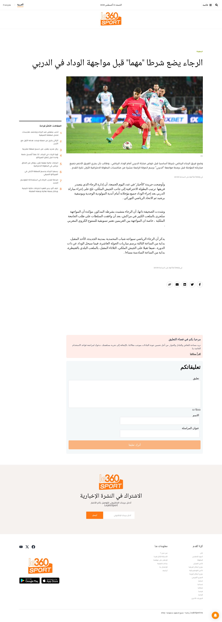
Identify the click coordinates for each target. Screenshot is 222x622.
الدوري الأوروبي (197, 577)
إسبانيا (200, 584)
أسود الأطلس (197, 556)
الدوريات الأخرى (197, 598)
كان (201, 553)
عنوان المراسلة (190, 428)
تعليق (196, 378)
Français (7, 5)
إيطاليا (200, 588)
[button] (215, 615)
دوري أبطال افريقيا (196, 567)
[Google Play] (29, 580)
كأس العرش (198, 563)
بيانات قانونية (162, 563)
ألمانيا (200, 595)
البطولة (200, 51)
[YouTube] (21, 546)
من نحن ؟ (163, 553)
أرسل (94, 515)
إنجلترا (200, 581)
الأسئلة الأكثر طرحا (160, 556)
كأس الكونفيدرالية (196, 570)
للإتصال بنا (163, 567)
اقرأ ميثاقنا (195, 354)
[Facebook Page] (33, 546)
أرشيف (164, 570)
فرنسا (200, 591)
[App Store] (50, 580)
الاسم (196, 415)
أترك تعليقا (135, 444)
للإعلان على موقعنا (160, 560)
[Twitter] (27, 546)
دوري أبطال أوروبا (196, 574)
